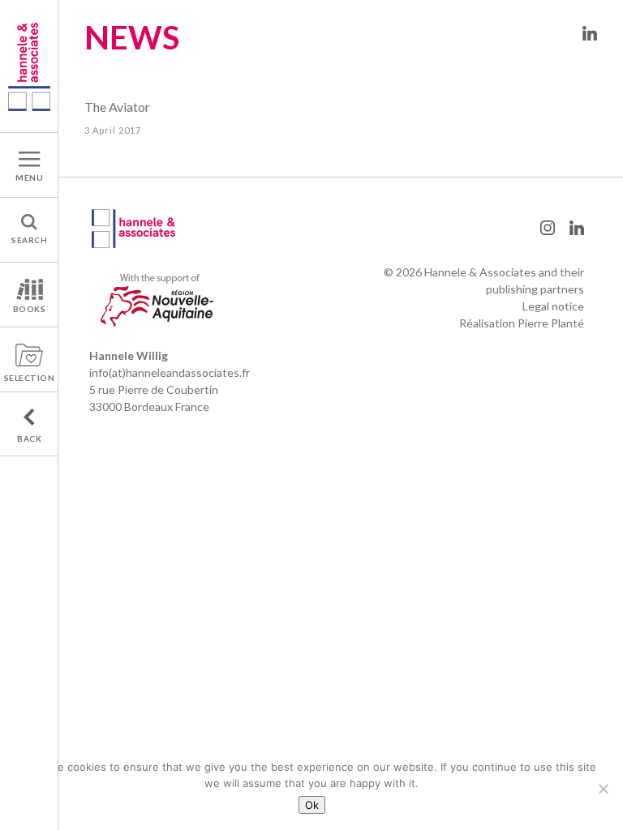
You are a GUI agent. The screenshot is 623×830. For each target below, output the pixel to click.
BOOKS (29, 309)
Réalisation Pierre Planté (521, 323)
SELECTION (29, 378)
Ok (312, 804)
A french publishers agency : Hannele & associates (29, 66)
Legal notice (553, 306)
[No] (603, 789)
